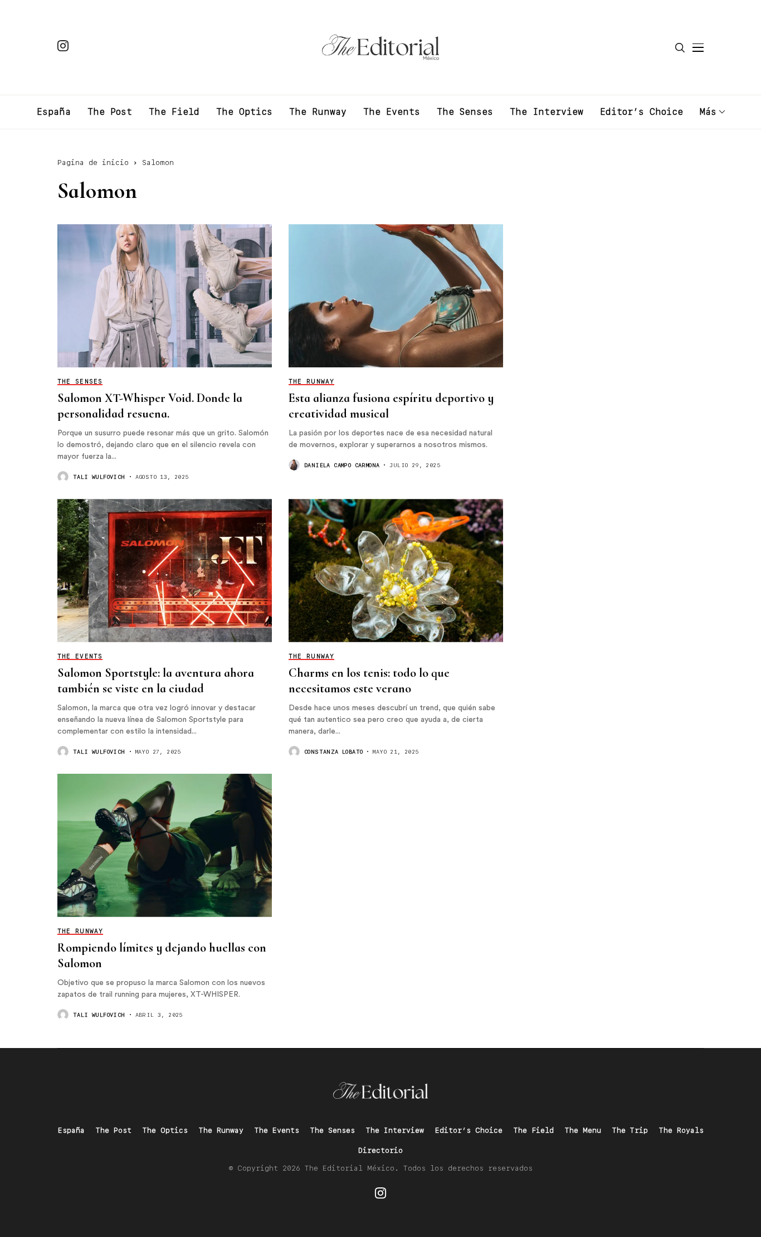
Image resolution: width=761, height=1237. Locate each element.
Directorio (380, 1150)
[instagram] (63, 47)
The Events (277, 1130)
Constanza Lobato (333, 751)
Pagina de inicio (93, 162)
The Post (113, 1130)
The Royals (681, 1130)
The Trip (630, 1130)
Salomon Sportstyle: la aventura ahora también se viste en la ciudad (155, 681)
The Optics (165, 1130)
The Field (534, 1130)
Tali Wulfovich (99, 476)
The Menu (583, 1130)
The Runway (221, 1130)
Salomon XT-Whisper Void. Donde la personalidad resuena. (149, 406)
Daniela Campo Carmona (341, 465)
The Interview (395, 1130)
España (71, 1130)
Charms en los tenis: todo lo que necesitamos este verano (369, 681)
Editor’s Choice (469, 1130)
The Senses (332, 1130)
